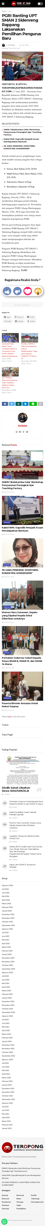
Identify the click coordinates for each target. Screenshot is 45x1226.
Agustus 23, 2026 (8, 534)
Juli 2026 (5, 889)
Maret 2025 (6, 947)
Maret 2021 (6, 1121)
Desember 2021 (8, 1088)
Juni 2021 (5, 1110)
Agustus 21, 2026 (8, 576)
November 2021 (8, 1092)
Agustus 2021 (7, 1103)
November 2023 (8, 1005)
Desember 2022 (8, 1045)
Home (4, 11)
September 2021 (8, 1099)
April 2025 (6, 943)
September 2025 (8, 925)
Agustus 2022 (7, 1059)
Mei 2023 (5, 1027)
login (9, 716)
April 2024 (6, 987)
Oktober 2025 (7, 922)
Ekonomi (5, 1199)
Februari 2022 (7, 1081)
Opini (18, 1205)
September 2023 (8, 1012)
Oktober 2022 (7, 1052)
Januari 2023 (7, 1041)
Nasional (20, 1195)
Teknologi (35, 1199)
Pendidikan (21, 1209)
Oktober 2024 (7, 965)
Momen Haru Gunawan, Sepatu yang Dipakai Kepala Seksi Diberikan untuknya (19, 615)
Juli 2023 (5, 1019)
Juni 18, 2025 (24, 45)
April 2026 (6, 900)
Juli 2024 (5, 976)
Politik (34, 1195)
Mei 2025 (5, 940)
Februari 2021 (7, 1125)
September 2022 (8, 1056)
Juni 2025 (5, 936)
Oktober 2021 (7, 1096)
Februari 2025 (7, 951)
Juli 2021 (5, 1107)
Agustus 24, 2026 (8, 492)
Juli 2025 (5, 932)
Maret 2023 (6, 1034)
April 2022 (6, 1074)
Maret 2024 (6, 990)
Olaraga (19, 1202)
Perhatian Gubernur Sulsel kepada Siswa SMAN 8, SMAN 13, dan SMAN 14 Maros (22, 661)
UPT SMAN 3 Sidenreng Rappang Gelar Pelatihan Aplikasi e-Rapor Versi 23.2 (9, 383)
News (10, 11)
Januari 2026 (7, 911)
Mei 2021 (5, 1114)
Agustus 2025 (7, 929)
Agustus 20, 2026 (8, 622)
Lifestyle (5, 1209)
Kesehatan (6, 1202)
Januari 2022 (7, 1085)
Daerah (7, 477)
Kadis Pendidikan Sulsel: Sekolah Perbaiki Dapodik (22, 813)
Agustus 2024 (7, 972)
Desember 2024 (8, 958)
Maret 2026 (6, 903)
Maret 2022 (6, 1078)
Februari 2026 (7, 907)
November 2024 (8, 962)
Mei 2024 (5, 983)
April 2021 (6, 1117)
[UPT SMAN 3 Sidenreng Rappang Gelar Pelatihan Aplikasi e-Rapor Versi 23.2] (10, 371)
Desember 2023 (8, 1001)
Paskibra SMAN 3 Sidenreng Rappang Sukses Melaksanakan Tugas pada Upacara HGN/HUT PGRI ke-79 (29, 351)
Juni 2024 (5, 980)
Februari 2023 (7, 1038)
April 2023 (6, 1030)
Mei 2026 (5, 896)
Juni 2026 (5, 893)
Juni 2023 (5, 1023)
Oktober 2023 (7, 1009)
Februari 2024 (7, 994)
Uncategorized (37, 1202)
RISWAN (11, 45)
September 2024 (8, 969)
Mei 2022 (5, 1070)
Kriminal (5, 1205)
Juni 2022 (5, 1067)
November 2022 (8, 1048)
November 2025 (8, 918)
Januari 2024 (7, 998)
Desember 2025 (8, 914)
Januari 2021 (7, 1128)
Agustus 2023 (7, 1016)
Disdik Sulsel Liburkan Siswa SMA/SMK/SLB (16, 789)
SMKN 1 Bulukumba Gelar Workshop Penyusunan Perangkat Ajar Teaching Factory (22, 132)
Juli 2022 (5, 1063)
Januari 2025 (7, 954)
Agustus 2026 (7, 885)
